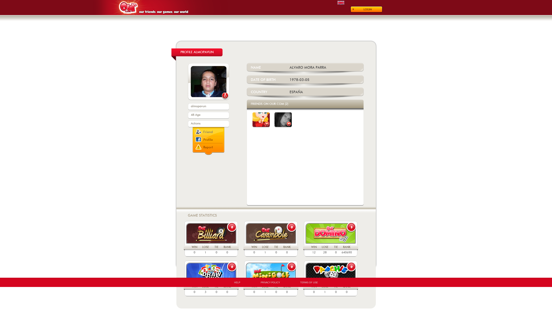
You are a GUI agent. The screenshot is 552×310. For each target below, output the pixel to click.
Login (368, 9)
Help (237, 282)
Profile (208, 139)
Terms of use (309, 282)
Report (208, 147)
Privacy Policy (270, 282)
